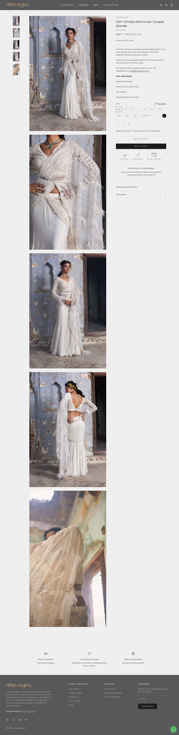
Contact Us (73, 697)
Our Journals (74, 701)
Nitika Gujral (122, 17)
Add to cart (141, 139)
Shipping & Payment (113, 693)
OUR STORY (67, 5)
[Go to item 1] (16, 21)
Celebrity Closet (75, 693)
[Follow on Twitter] (13, 720)
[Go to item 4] (16, 57)
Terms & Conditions (112, 697)
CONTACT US (110, 5)
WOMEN (83, 5)
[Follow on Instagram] (20, 720)
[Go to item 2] (16, 33)
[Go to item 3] (16, 45)
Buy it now (141, 146)
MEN (96, 5)
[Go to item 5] (16, 69)
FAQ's (71, 705)
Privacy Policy (110, 689)
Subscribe (148, 706)
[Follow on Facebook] (7, 720)
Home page (74, 689)
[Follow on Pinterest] (26, 720)
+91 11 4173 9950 (28, 711)
